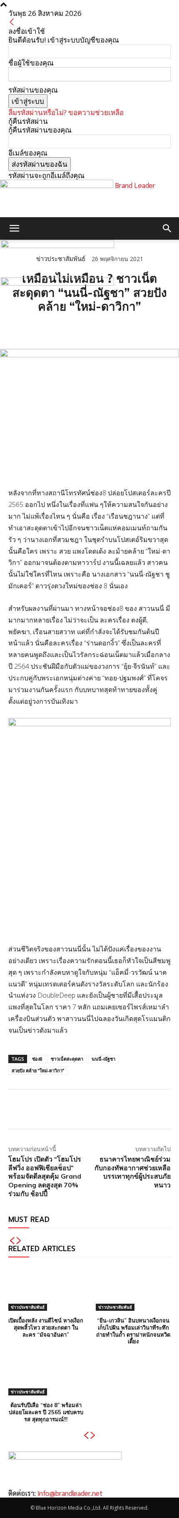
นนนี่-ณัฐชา (103, 1059)
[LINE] (55, 328)
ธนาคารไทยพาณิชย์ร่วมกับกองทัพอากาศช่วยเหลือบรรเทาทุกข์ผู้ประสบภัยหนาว (132, 1172)
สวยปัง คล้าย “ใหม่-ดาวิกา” (38, 1070)
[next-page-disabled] (18, 1240)
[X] (35, 328)
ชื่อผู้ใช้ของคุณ (31, 63)
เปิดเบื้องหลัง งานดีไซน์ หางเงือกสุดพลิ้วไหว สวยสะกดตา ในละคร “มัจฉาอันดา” (45, 1327)
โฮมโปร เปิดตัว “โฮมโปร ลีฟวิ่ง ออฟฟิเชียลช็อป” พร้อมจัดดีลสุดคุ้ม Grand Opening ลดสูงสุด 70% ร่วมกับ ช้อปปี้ (44, 1176)
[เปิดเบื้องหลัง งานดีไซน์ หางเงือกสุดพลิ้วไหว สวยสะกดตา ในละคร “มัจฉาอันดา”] (45, 1288)
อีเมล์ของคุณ (27, 153)
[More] (113, 328)
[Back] (11, 22)
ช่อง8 (37, 1059)
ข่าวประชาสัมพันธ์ (28, 1307)
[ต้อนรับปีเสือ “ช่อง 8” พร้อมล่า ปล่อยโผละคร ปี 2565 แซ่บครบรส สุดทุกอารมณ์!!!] (45, 1372)
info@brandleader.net (69, 1493)
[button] (14, 228)
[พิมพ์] (93, 328)
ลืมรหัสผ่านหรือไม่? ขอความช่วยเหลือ (66, 112)
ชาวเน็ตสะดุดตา (67, 1059)
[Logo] (57, 245)
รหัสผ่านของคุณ (33, 90)
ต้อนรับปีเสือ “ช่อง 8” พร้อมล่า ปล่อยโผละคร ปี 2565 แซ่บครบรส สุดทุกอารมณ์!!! (46, 1412)
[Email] (74, 328)
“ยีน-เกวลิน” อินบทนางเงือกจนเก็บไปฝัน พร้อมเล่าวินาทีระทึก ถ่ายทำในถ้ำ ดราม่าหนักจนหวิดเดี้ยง (133, 1331)
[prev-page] (11, 1240)
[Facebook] (16, 328)
